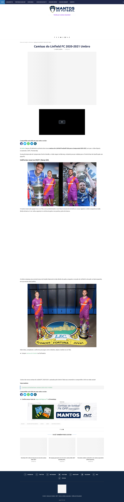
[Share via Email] (63, 429)
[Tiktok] (69, 37)
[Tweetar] (24, 143)
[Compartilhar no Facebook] (21, 143)
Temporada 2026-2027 (20, 2)
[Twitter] (56, 37)
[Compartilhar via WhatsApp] (28, 143)
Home (2, 2)
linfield (42, 423)
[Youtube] (60, 37)
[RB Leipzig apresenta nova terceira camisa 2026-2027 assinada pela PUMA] (62, 447)
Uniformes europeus (55, 423)
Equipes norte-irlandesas (32, 423)
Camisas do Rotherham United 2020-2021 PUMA (37, 387)
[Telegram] (65, 37)
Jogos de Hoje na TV (41, 2)
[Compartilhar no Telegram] (31, 143)
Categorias (30, 2)
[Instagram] (58, 37)
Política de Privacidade (77, 496)
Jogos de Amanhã (63, 2)
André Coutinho (58, 49)
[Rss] (67, 37)
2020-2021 (23, 423)
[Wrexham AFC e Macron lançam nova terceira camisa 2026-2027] (33, 447)
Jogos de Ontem (53, 2)
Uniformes (31, 42)
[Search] (123, 2)
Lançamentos (9, 2)
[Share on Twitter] (61, 429)
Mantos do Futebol (24, 42)
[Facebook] (54, 37)
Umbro (47, 423)
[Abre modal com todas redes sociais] (35, 143)
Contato (72, 2)
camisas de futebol (31, 353)
